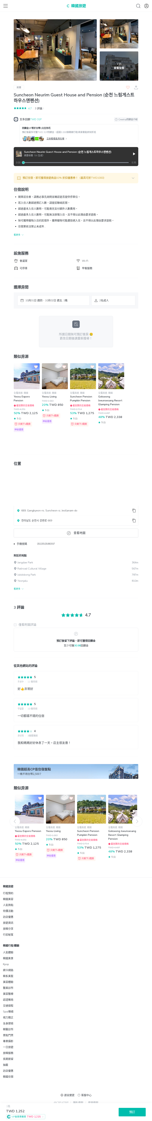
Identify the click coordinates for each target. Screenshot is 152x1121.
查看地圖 (79, 533)
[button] (76, 178)
